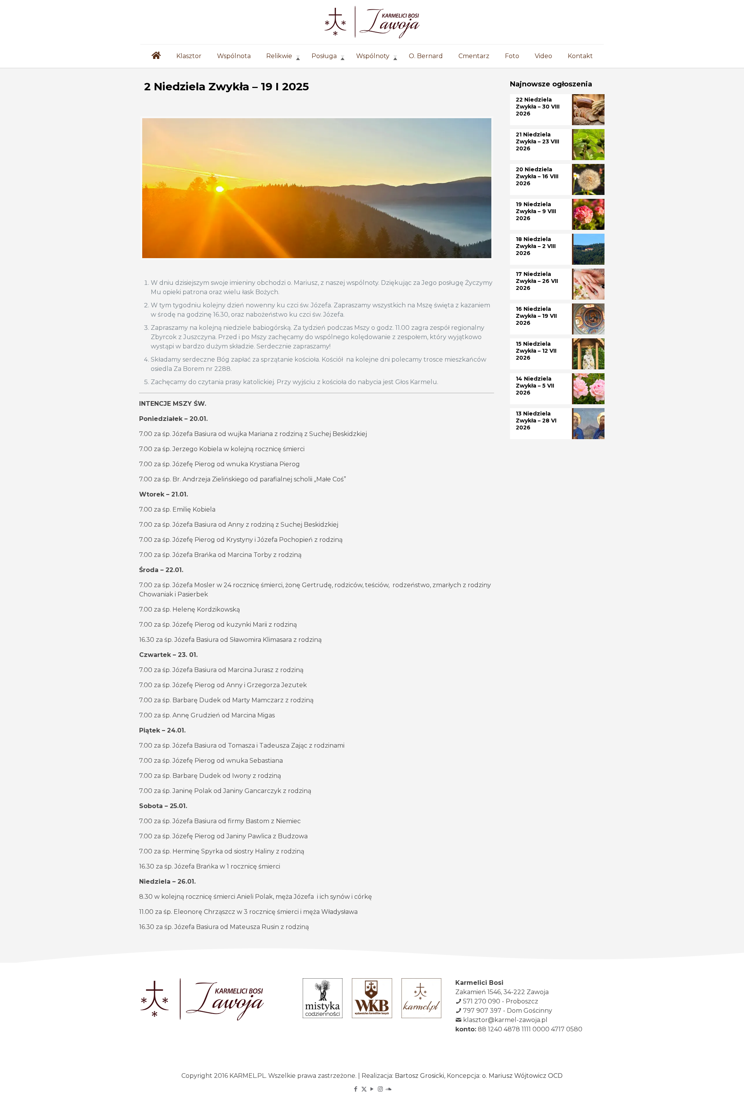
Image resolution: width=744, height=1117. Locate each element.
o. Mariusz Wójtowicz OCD (522, 1075)
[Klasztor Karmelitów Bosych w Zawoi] (372, 22)
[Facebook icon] (356, 1089)
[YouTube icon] (372, 1089)
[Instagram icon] (380, 1089)
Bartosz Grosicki (419, 1075)
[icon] (388, 1089)
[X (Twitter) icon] (364, 1089)
